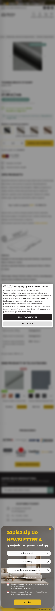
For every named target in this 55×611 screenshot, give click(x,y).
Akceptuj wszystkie (27, 317)
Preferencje (27, 324)
